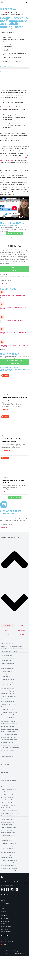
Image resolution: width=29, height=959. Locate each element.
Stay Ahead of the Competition (12, 61)
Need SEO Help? (7, 44)
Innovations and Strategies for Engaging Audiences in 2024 (14, 333)
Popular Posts (7, 42)
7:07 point (11, 107)
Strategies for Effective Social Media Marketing (13, 50)
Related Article (7, 46)
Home (1, 13)
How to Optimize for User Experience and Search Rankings (15, 54)
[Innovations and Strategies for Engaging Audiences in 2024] (2, 329)
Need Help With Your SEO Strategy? (13, 39)
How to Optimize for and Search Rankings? (12, 58)
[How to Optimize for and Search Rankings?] (2, 317)
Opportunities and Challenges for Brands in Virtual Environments (14, 346)
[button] (26, 3)
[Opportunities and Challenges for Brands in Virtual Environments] (2, 342)
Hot (2, 9)
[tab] (7, 625)
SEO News (11, 9)
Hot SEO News (7, 37)
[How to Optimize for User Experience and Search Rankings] (2, 304)
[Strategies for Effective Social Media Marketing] (2, 292)
